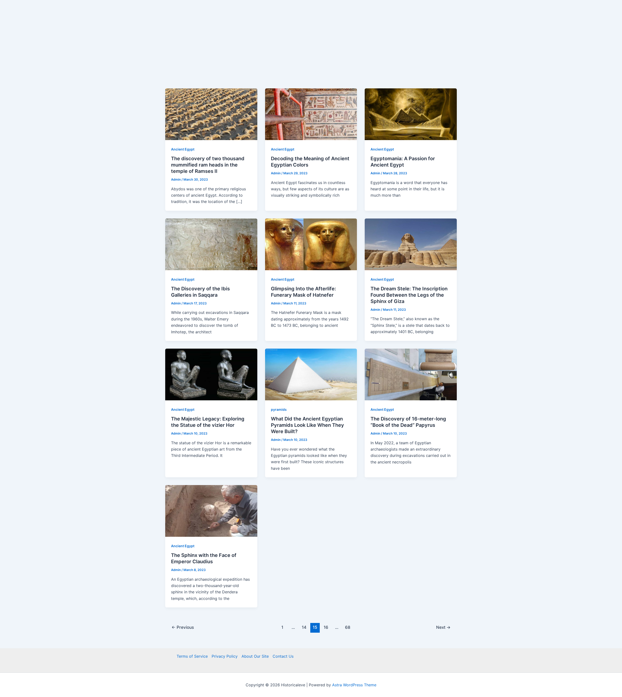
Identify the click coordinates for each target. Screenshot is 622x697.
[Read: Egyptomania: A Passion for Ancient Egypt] (411, 113)
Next (443, 627)
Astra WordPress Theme (354, 684)
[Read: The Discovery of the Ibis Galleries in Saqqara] (211, 244)
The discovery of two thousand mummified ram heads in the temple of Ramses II (207, 165)
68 (347, 627)
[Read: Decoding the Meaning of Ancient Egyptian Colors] (311, 113)
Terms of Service (192, 656)
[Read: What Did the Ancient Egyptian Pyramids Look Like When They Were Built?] (311, 374)
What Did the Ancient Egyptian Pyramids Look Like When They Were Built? (307, 425)
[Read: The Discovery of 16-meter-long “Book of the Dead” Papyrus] (411, 374)
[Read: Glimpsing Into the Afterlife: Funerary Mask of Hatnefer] (311, 244)
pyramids (279, 409)
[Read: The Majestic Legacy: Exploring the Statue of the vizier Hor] (211, 374)
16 (326, 627)
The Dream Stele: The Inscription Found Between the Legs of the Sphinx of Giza (409, 295)
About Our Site (255, 656)
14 (304, 627)
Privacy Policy (225, 656)
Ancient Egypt (182, 149)
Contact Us (283, 656)
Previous (183, 627)
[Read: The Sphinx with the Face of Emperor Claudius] (211, 510)
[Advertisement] (311, 52)
